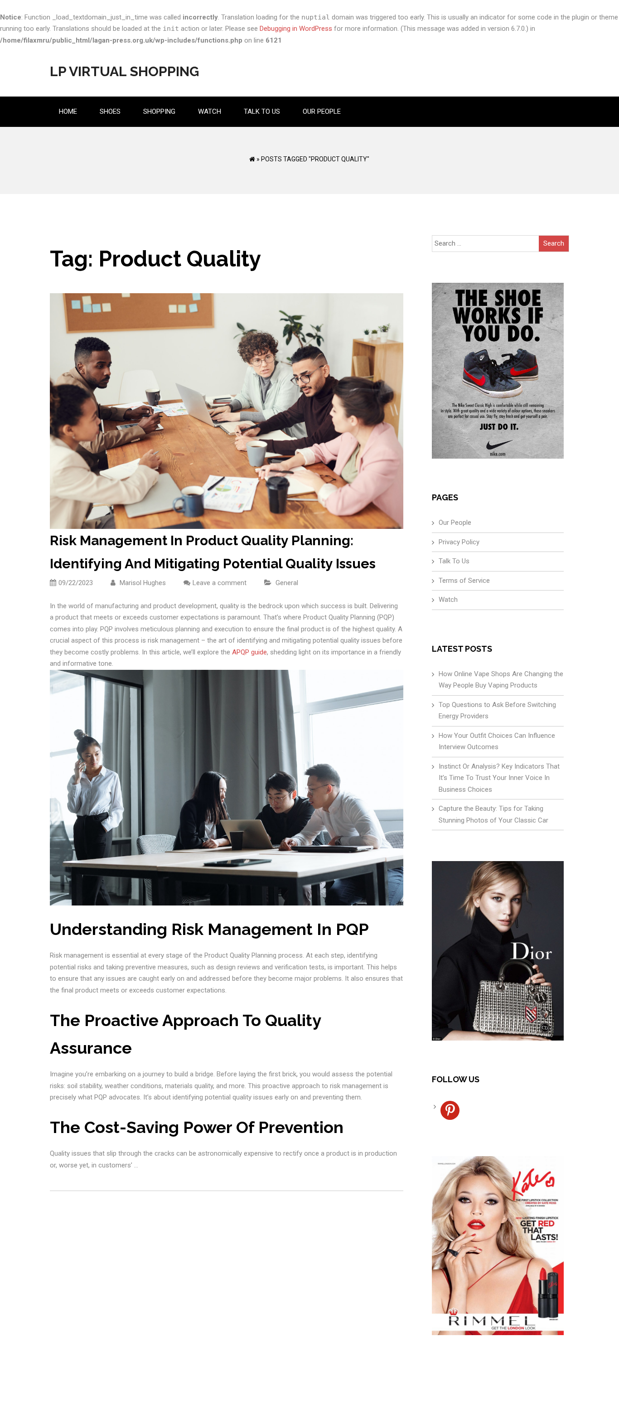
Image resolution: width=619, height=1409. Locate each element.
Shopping (159, 111)
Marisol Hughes (142, 583)
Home (68, 111)
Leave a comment (220, 583)
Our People (322, 111)
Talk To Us (262, 111)
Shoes (110, 111)
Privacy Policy (459, 542)
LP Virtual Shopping (124, 71)
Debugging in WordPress (296, 28)
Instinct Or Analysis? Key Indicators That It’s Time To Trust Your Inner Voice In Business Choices (499, 778)
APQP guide (249, 652)
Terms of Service (464, 580)
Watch (209, 111)
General (287, 583)
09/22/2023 (75, 583)
